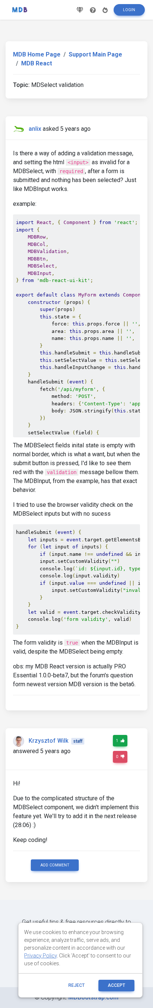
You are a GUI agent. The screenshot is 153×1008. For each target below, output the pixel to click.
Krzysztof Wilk (48, 740)
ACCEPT (116, 985)
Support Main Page (95, 54)
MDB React (36, 63)
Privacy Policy (40, 956)
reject (76, 985)
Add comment (54, 865)
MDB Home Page (37, 54)
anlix (35, 128)
